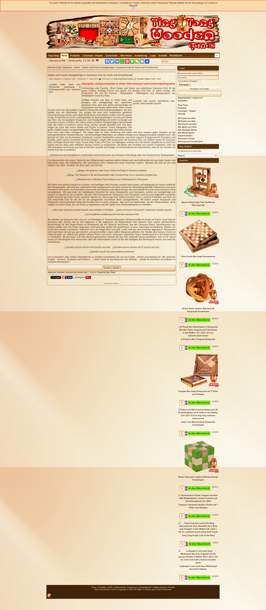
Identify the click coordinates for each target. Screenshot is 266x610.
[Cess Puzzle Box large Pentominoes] (199, 253)
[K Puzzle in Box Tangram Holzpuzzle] (198, 335)
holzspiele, (61, 272)
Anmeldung (141, 55)
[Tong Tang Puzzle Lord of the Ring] (198, 532)
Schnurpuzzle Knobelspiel (190, 141)
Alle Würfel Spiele (186, 133)
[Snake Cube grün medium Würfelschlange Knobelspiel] (199, 474)
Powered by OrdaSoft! (111, 283)
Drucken (141, 79)
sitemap (181, 114)
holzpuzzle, (52, 272)
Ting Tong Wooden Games (123, 79)
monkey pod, (82, 272)
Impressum (132, 587)
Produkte (75, 55)
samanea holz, (71, 272)
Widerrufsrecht (160, 587)
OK (133, 8)
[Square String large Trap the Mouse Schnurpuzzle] (199, 199)
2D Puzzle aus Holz (187, 118)
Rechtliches (176, 55)
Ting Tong (53, 55)
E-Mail (147, 79)
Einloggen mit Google (199, 89)
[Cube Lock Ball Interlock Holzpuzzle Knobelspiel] (198, 418)
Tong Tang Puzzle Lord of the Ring (198, 535)
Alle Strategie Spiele (187, 130)
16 (217, 55)
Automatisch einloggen (188, 81)
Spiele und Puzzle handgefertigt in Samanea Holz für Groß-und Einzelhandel (90, 75)
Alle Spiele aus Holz (187, 127)
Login (153, 55)
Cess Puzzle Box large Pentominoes (198, 256)
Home (94, 587)
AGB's (110, 587)
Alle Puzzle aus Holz (187, 124)
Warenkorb (126, 55)
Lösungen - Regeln (93, 55)
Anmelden (182, 100)
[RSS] (49, 595)
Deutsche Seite (104, 272)
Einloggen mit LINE (199, 94)
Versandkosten (145, 587)
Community (111, 55)
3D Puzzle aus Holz (187, 121)
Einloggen (184, 84)
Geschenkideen (185, 136)
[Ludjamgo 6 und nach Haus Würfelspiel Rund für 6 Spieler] (198, 562)
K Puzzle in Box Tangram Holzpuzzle (198, 339)
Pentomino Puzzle (186, 138)
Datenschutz (120, 587)
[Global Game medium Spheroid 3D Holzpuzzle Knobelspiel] (199, 305)
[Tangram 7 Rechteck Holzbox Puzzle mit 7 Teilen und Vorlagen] (198, 501)
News (64, 55)
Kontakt (163, 55)
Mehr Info (133, 5)
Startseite (67, 67)
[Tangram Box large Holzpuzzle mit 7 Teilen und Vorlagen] (199, 388)
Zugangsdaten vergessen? (190, 98)
